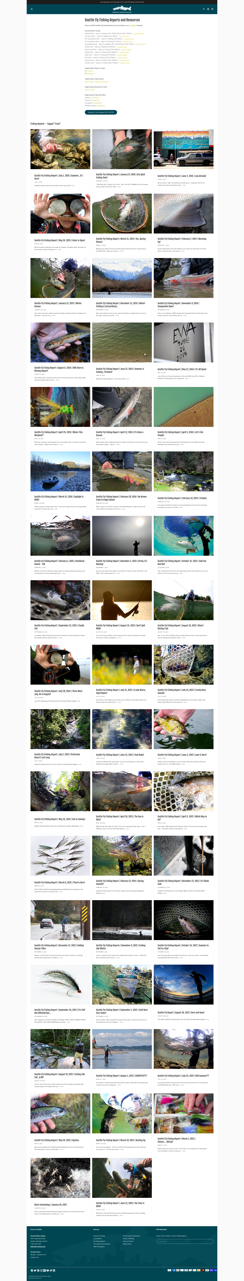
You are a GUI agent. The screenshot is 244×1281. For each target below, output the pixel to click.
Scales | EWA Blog (128, 1238)
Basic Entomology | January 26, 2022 (50, 1204)
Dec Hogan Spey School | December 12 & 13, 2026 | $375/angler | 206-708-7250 (122, 2)
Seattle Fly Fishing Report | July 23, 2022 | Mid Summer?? (183, 1075)
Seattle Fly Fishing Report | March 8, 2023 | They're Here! (59, 882)
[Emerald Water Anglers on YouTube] (47, 1270)
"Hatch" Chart (90, 90)
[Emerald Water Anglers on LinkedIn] (54, 1270)
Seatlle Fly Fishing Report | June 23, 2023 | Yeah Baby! (120, 754)
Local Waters (97, 1238)
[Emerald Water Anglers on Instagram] (41, 1270)
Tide (92, 98)
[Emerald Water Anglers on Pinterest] (38, 1270)
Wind (97, 98)
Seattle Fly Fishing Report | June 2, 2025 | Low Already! (182, 176)
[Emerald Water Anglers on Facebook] (31, 1270)
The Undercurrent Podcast (101, 1244)
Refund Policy (127, 1244)
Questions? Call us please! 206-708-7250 (101, 112)
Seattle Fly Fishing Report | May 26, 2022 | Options (56, 1140)
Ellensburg (90, 73)
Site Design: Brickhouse (35, 1278)
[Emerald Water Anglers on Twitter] (35, 1270)
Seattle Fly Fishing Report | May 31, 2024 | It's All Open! (182, 369)
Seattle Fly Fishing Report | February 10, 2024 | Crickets (182, 498)
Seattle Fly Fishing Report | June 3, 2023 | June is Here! (182, 754)
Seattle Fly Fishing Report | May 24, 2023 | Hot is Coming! (59, 819)
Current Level (138, 33)
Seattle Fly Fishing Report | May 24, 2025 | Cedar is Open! (59, 240)
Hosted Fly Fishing (99, 1236)
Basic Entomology (101, 82)
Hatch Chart (89, 82)
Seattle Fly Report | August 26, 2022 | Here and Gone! (181, 1012)
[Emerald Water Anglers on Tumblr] (44, 1270)
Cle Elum (90, 71)
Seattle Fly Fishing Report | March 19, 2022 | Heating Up (120, 1140)
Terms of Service (128, 1241)
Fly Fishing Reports (99, 1241)
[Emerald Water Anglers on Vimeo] (50, 1270)
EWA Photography (99, 1246)
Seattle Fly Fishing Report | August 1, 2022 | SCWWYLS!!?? (121, 1075)
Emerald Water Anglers (45, 1276)
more (72, 185)
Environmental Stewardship (131, 1236)
